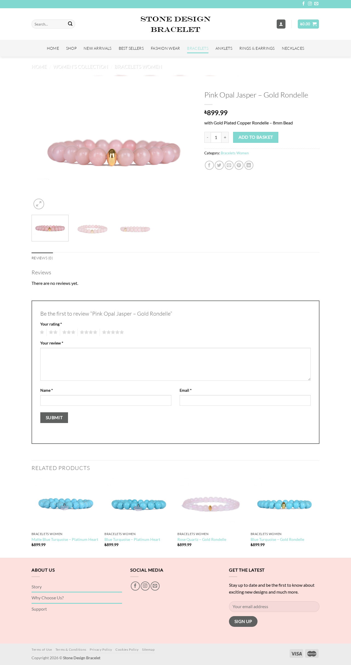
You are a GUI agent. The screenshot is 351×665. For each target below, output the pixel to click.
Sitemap (148, 649)
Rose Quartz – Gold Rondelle (201, 539)
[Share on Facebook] (209, 165)
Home (53, 48)
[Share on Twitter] (219, 165)
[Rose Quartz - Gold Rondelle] (211, 503)
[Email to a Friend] (229, 165)
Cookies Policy (127, 649)
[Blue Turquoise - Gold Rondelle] (284, 503)
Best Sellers (131, 48)
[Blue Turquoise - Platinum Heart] (138, 503)
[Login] (281, 24)
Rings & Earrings (257, 48)
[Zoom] (38, 204)
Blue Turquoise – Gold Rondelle (277, 539)
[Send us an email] (316, 4)
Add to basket (256, 137)
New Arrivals (97, 48)
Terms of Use (42, 649)
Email (186, 390)
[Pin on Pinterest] (239, 165)
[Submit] (70, 24)
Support (39, 608)
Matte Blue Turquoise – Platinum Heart (65, 539)
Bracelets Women (138, 66)
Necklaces (293, 48)
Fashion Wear (165, 48)
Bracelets (197, 48)
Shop (71, 48)
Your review (51, 343)
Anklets (224, 48)
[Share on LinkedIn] (248, 165)
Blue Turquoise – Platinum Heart (132, 539)
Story (37, 586)
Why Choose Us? (48, 597)
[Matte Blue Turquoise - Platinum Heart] (65, 503)
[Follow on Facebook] (303, 4)
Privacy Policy (101, 649)
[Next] (186, 149)
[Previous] (42, 149)
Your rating (51, 324)
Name (46, 390)
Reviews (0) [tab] (42, 258)
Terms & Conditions (70, 649)
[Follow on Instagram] (310, 4)
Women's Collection (80, 66)
